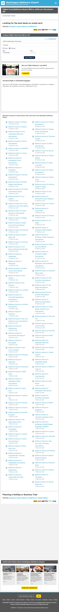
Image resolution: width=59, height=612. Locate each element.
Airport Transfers (20, 599)
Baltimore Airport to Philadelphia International (16, 462)
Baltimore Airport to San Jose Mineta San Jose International (18, 321)
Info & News (38, 599)
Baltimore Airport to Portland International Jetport (18, 191)
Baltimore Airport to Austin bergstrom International (17, 213)
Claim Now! (26, 73)
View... (4, 581)
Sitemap (56, 599)
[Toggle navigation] (56, 3)
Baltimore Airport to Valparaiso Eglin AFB (41, 342)
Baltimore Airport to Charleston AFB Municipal (43, 230)
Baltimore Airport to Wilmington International (43, 390)
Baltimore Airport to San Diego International (43, 287)
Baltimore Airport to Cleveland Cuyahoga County (44, 417)
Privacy (50, 599)
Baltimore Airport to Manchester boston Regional (44, 198)
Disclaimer (45, 599)
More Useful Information (29, 587)
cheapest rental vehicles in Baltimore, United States (28, 498)
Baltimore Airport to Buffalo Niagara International (17, 184)
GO (39, 596)
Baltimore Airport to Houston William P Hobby (44, 186)
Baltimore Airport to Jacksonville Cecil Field (15, 477)
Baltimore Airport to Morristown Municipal (42, 397)
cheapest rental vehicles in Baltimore (23, 26)
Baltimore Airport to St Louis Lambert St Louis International (18, 206)
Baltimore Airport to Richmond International (42, 301)
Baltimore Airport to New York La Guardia (16, 350)
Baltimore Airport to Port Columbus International (43, 280)
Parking (28, 599)
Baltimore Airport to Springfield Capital (41, 361)
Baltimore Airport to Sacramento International (16, 335)
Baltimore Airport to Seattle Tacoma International (17, 270)
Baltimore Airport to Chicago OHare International (44, 131)
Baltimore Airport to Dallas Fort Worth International (17, 225)
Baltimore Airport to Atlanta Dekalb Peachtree (44, 457)
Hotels (32, 599)
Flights (8, 599)
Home (4, 599)
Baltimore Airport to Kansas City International (44, 246)
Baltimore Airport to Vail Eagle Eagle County (16, 422)
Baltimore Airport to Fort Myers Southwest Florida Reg (18, 249)
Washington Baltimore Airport (22, 3)
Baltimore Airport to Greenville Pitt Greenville (16, 455)
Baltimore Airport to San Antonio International (43, 294)
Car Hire (13, 599)
